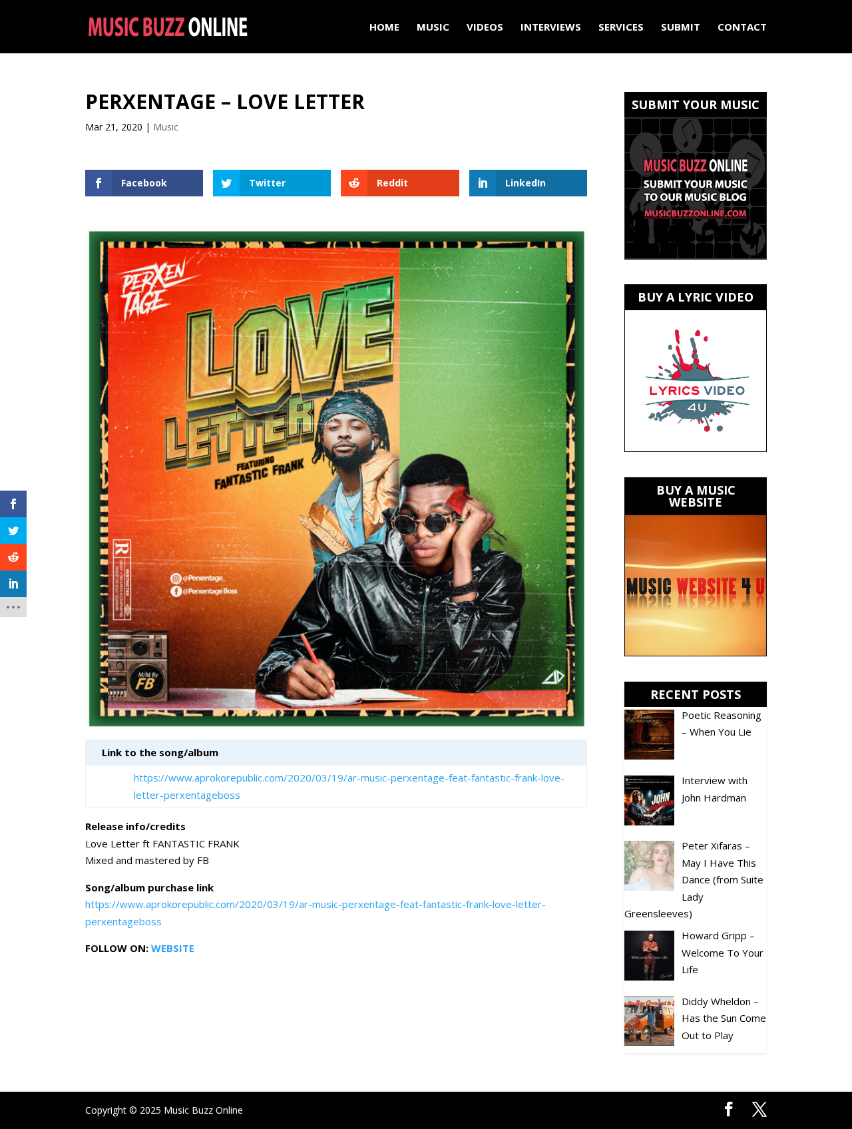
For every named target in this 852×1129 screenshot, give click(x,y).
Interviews (551, 27)
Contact (742, 27)
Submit (680, 27)
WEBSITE (172, 948)
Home (384, 27)
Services (621, 27)
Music (433, 27)
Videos (485, 27)
